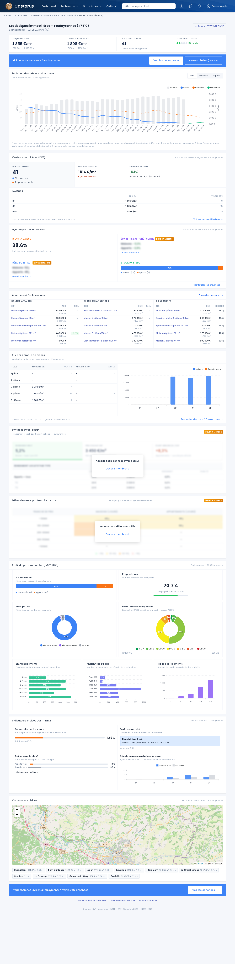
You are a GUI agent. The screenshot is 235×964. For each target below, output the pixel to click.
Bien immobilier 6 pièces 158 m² (172, 318)
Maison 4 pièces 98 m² (168, 333)
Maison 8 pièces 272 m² (23, 333)
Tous (192, 75)
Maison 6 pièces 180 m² (96, 333)
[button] (172, 87)
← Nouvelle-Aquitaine (123, 900)
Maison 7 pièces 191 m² (168, 340)
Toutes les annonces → (211, 295)
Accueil (7, 15)
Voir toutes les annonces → (208, 284)
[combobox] (149, 6)
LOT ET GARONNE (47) (65, 15)
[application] (117, 110)
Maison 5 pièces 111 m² (95, 325)
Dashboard (48, 6)
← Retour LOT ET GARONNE (209, 26)
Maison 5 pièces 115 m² (23, 318)
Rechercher (68, 6)
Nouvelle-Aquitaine (41, 15)
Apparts (216, 75)
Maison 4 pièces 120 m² (96, 318)
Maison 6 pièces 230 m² (23, 310)
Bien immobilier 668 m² (23, 340)
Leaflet (199, 863)
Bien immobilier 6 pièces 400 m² (28, 325)
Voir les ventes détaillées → (208, 219)
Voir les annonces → (166, 60)
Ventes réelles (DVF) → (203, 60)
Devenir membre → (130, 252)
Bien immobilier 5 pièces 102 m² (100, 310)
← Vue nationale (148, 900)
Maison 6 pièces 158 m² (168, 310)
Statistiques (90, 6)
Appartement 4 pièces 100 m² (172, 325)
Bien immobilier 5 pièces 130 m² (100, 340)
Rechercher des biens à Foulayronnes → (202, 419)
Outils (110, 6)
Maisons (203, 75)
